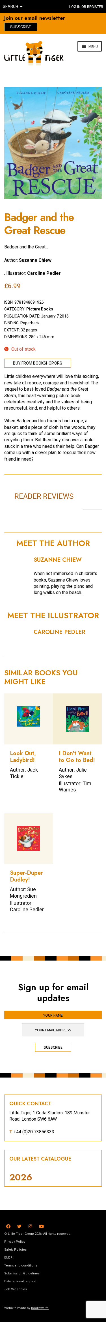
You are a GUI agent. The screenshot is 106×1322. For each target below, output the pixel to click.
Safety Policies (15, 1249)
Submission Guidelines (22, 1273)
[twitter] (19, 1225)
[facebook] (8, 1225)
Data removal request (20, 1281)
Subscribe (20, 27)
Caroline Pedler (44, 273)
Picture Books (39, 309)
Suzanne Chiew (35, 260)
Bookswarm (40, 1308)
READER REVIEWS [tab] (43, 496)
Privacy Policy (14, 1242)
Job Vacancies (15, 1289)
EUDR (8, 1257)
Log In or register (86, 7)
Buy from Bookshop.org (37, 363)
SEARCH (10, 6)
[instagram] (30, 1225)
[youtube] (41, 1225)
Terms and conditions (20, 1265)
